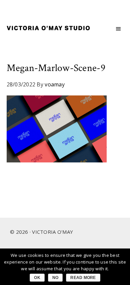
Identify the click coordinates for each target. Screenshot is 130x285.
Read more (83, 277)
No (55, 277)
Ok (37, 277)
